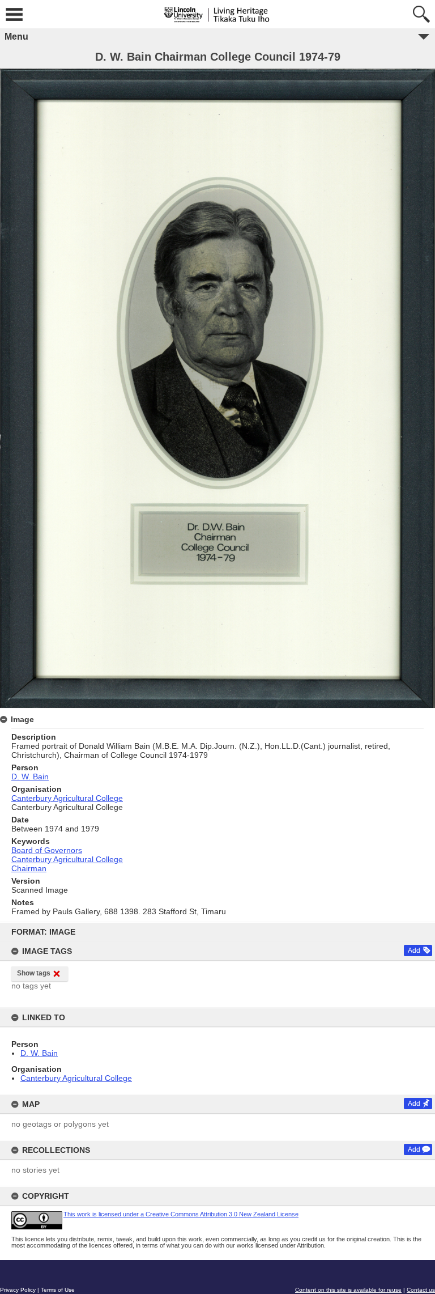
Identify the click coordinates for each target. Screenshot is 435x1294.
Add (414, 950)
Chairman (28, 868)
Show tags (33, 973)
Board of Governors (46, 850)
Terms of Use (58, 1290)
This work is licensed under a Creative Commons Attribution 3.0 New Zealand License (180, 1214)
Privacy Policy (18, 1290)
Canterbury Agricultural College (76, 1078)
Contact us (421, 1290)
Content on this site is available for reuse (348, 1290)
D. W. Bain (39, 1053)
